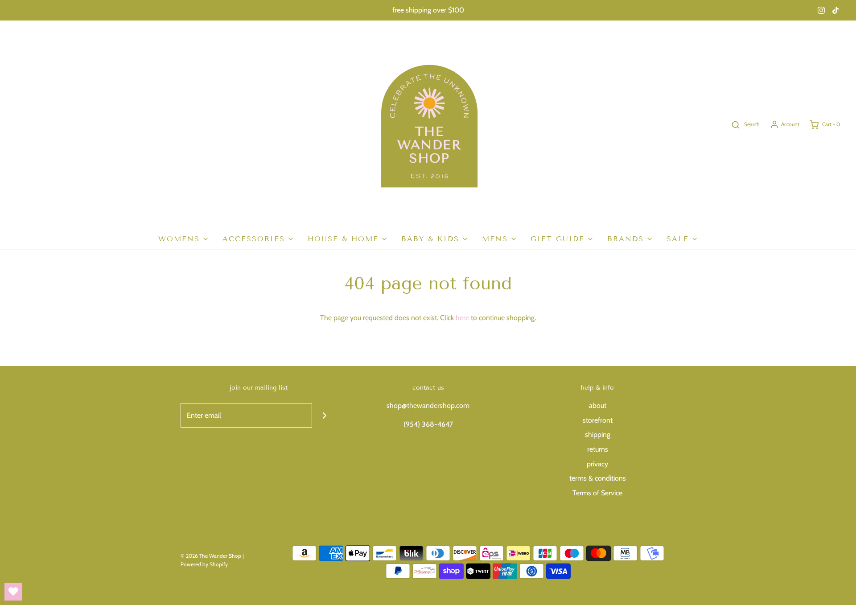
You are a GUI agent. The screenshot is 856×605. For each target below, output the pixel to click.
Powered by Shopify (204, 564)
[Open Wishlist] (13, 592)
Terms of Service (597, 493)
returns (597, 449)
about (597, 405)
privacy (597, 464)
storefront (598, 420)
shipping (597, 434)
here (462, 317)
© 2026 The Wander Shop (212, 555)
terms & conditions (597, 478)
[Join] (324, 415)
